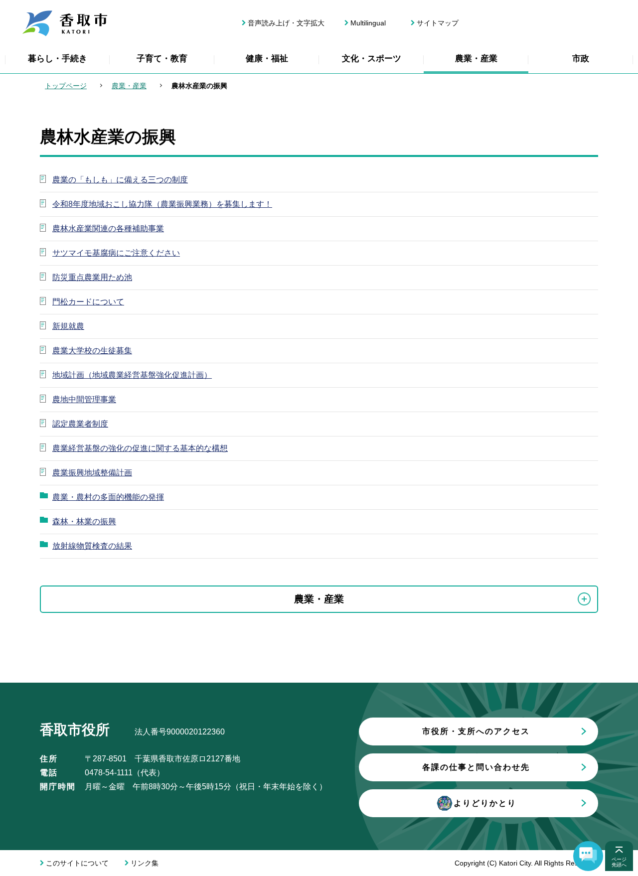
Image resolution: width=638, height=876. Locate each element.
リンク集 (145, 863)
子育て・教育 (162, 58)
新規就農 (68, 326)
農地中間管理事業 (84, 399)
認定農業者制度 (80, 424)
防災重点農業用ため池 (92, 277)
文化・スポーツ (371, 58)
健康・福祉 (267, 58)
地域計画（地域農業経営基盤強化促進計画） (132, 375)
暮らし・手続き (57, 58)
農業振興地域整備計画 (92, 472)
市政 (580, 58)
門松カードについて (88, 301)
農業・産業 (476, 58)
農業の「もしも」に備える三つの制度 (120, 179)
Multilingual (368, 22)
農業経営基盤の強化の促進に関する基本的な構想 (140, 448)
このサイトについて (77, 863)
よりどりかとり (485, 803)
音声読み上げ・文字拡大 (286, 22)
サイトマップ (438, 22)
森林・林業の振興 (84, 521)
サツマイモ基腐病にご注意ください (116, 253)
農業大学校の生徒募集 (92, 350)
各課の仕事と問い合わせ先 (476, 767)
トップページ (66, 86)
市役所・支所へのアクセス (476, 731)
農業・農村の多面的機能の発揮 (108, 497)
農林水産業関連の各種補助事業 (108, 228)
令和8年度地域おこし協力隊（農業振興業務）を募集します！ (162, 204)
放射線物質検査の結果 (92, 546)
